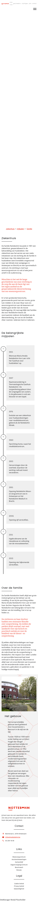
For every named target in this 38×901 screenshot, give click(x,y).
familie (29, 229)
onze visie (11, 3)
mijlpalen (20, 229)
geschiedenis (17, 3)
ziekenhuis (10, 229)
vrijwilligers (25, 3)
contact (34, 3)
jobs (30, 3)
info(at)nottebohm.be (12, 837)
